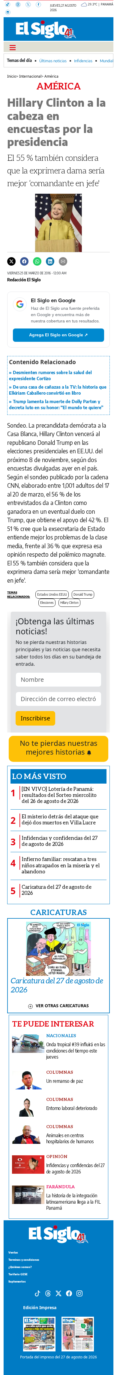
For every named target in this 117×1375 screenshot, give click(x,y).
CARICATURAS (58, 912)
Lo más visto (39, 776)
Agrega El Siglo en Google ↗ (58, 334)
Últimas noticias (53, 60)
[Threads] (20, 5)
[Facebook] (40, 5)
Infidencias (83, 60)
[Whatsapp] (37, 260)
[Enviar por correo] (63, 260)
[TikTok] (10, 5)
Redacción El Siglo (24, 279)
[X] (31, 5)
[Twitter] (11, 260)
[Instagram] (9, 13)
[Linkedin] (50, 260)
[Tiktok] (37, 1292)
